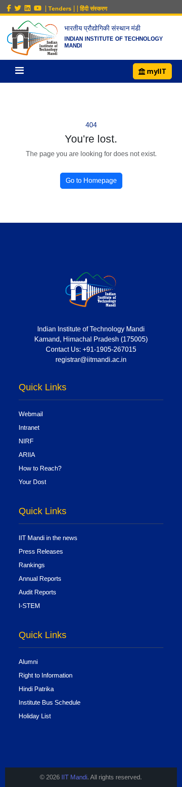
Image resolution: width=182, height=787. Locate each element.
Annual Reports (40, 578)
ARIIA (27, 454)
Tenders (60, 8)
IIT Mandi (74, 777)
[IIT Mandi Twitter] (19, 8)
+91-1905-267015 (109, 349)
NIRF (26, 441)
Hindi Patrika (36, 688)
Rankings (32, 565)
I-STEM (29, 605)
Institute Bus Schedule (49, 702)
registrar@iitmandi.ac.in (91, 359)
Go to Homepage (91, 180)
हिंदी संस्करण (94, 8)
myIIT (155, 71)
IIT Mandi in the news (48, 537)
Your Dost (32, 481)
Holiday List (35, 716)
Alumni (28, 661)
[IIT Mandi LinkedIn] (29, 8)
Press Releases (41, 551)
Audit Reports (37, 592)
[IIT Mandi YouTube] (39, 8)
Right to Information (45, 675)
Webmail (31, 413)
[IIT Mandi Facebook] (10, 8)
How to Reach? (40, 468)
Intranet (29, 427)
